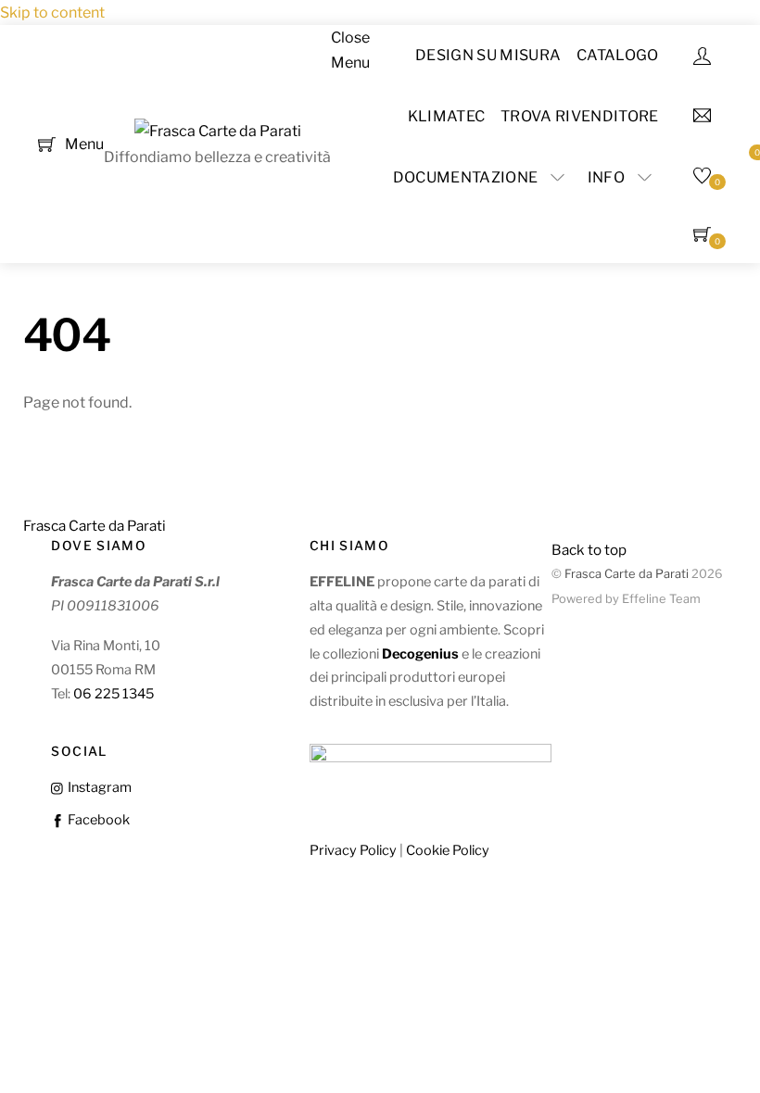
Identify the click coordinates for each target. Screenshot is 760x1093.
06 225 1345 (113, 693)
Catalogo (617, 55)
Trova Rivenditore (579, 116)
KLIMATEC (447, 116)
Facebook (97, 819)
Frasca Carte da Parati (626, 574)
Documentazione (465, 177)
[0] (47, 143)
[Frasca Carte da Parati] (217, 131)
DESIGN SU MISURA (488, 55)
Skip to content (52, 12)
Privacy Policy (353, 850)
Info (606, 177)
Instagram (98, 787)
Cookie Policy (447, 850)
